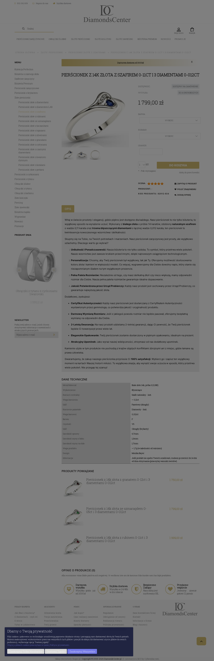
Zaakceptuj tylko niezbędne (25, 651)
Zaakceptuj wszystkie (82, 651)
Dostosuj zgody (56, 651)
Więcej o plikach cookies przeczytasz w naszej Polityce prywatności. (38, 645)
